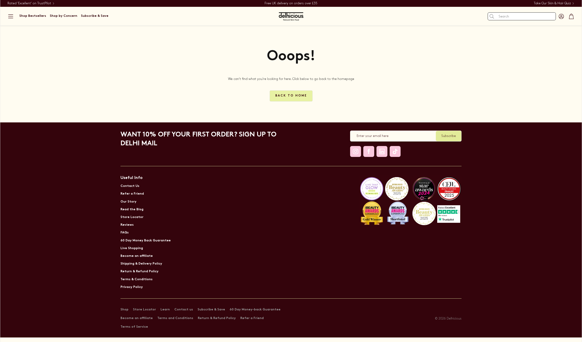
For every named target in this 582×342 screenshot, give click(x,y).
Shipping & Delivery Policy (141, 263)
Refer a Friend (132, 193)
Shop (124, 309)
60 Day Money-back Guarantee (255, 309)
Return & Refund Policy (139, 271)
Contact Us (129, 186)
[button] (11, 16)
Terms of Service (134, 326)
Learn (165, 309)
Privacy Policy (131, 287)
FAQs (124, 232)
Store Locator (131, 217)
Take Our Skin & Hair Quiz (552, 3)
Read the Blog (131, 209)
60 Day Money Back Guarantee (145, 240)
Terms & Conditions (136, 279)
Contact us (183, 309)
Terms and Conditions (175, 318)
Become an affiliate (136, 256)
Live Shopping (131, 248)
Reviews (127, 224)
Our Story (128, 201)
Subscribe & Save (211, 309)
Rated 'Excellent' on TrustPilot (29, 3)
